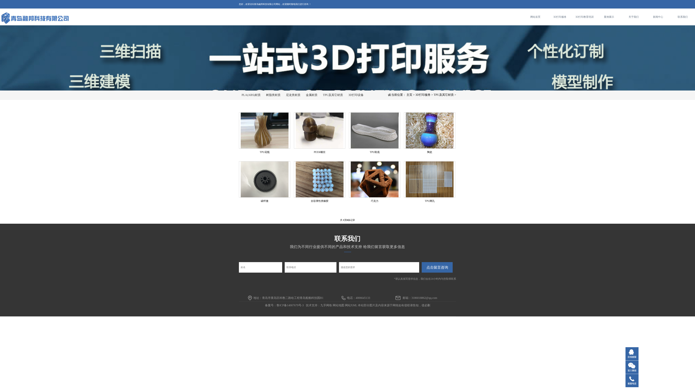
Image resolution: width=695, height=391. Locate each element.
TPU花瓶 (265, 152)
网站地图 (338, 305)
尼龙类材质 (293, 94)
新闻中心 (658, 17)
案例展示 (609, 17)
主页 (409, 94)
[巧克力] (374, 179)
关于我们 (634, 17)
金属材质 (311, 94)
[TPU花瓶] (264, 130)
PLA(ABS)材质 (251, 94)
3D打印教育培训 (584, 17)
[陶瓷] (429, 130)
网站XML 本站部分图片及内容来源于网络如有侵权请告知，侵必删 (387, 305)
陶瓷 (429, 152)
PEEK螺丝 (319, 152)
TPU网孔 (430, 201)
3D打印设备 (356, 94)
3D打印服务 (559, 17)
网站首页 (535, 17)
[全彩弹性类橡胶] (319, 179)
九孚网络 (326, 305)
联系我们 (683, 17)
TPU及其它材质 (333, 94)
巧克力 (374, 201)
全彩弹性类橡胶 (319, 201)
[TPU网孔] (429, 179)
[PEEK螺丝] (319, 130)
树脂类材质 (273, 94)
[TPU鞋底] (374, 130)
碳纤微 (264, 201)
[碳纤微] (264, 179)
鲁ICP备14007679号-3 (290, 305)
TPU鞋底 (375, 152)
